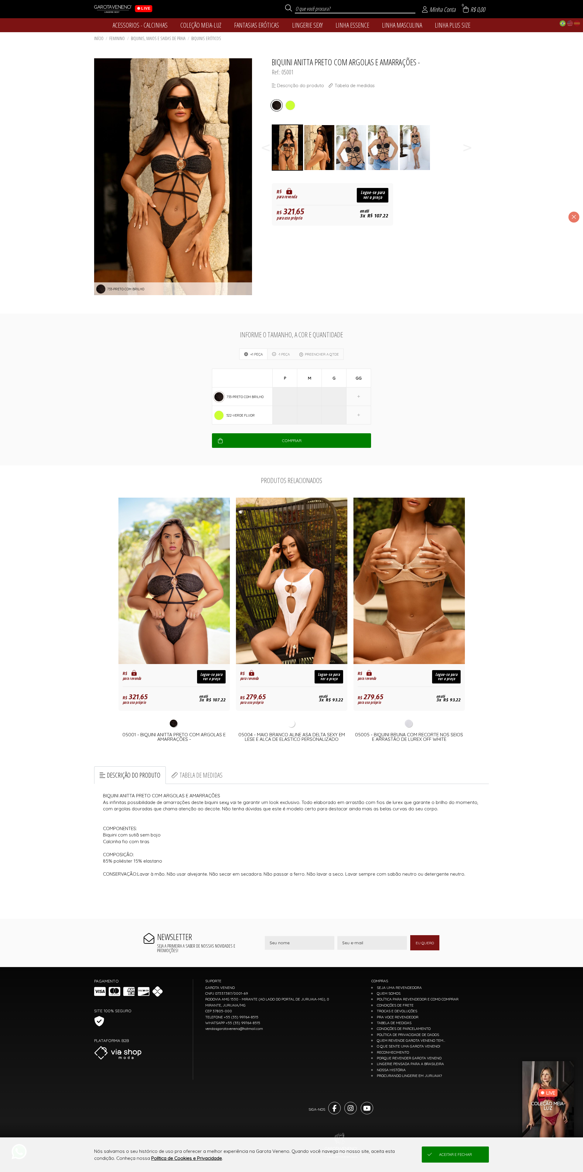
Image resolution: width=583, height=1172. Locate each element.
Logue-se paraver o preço (373, 195)
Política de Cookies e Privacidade (186, 1158)
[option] (288, 147)
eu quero (425, 943)
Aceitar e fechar (455, 1154)
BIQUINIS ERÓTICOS (206, 38)
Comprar (292, 440)
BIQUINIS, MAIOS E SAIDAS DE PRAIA (158, 38)
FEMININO (117, 38)
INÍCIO (99, 38)
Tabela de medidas (201, 775)
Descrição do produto (133, 775)
